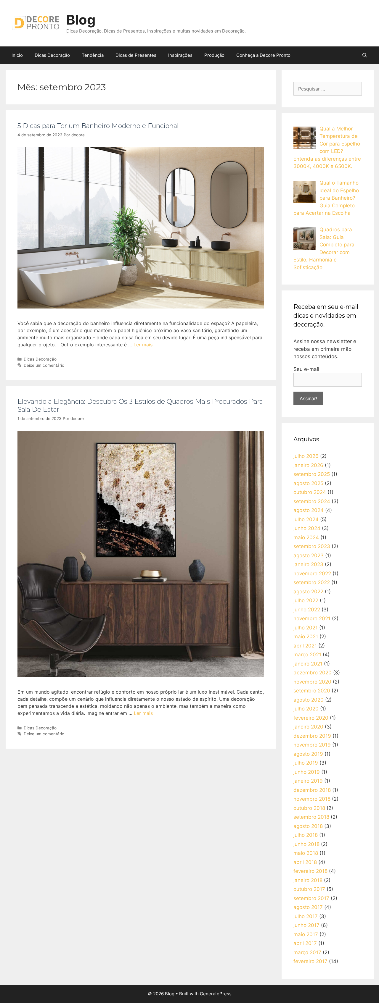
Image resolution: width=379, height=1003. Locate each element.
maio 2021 (305, 636)
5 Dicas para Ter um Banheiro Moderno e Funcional (98, 126)
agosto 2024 (308, 510)
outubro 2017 (309, 889)
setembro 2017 (311, 898)
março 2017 (307, 952)
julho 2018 (305, 835)
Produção (214, 55)
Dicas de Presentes (135, 55)
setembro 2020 (311, 691)
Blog (81, 20)
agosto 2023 (308, 555)
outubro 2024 (309, 492)
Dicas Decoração (52, 55)
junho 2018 (306, 844)
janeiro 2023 (308, 564)
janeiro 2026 (308, 465)
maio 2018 (305, 853)
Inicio (17, 55)
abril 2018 (305, 862)
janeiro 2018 (307, 880)
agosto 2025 (308, 483)
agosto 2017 (308, 907)
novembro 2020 (312, 682)
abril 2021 (305, 646)
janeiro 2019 (308, 781)
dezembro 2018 (312, 790)
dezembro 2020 (312, 673)
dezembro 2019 (312, 736)
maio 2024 (306, 537)
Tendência (93, 55)
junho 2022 (306, 610)
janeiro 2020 (308, 727)
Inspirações (180, 55)
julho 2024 (306, 519)
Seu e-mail (306, 369)
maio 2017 (305, 934)
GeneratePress (216, 993)
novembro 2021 (311, 618)
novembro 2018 (311, 799)
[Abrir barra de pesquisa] (364, 55)
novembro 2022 (312, 573)
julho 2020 (306, 709)
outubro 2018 (309, 808)
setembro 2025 (311, 474)
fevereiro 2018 (310, 871)
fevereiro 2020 (310, 718)
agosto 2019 (308, 754)
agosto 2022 (308, 592)
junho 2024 (306, 528)
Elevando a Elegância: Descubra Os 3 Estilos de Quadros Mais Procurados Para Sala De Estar (140, 405)
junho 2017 (306, 925)
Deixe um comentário (44, 365)
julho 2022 (305, 600)
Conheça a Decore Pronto (263, 55)
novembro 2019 (312, 745)
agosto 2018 (308, 826)
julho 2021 (305, 628)
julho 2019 (305, 763)
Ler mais (143, 345)
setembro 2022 (311, 582)
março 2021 (307, 655)
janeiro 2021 (307, 664)
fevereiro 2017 (310, 961)
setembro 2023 (311, 546)
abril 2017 (305, 943)
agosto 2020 (308, 700)
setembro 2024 (311, 501)
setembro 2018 (311, 817)
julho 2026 (306, 456)
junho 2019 (306, 772)
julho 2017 (305, 916)
